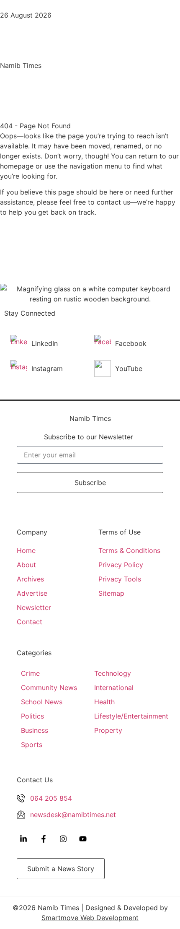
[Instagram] (63, 839)
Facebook (131, 343)
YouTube (128, 368)
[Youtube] (83, 839)
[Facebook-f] (43, 839)
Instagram (47, 368)
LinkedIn (44, 343)
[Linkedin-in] (23, 839)
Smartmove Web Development (90, 917)
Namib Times (20, 65)
